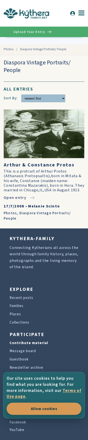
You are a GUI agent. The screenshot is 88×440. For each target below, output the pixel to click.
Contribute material (29, 343)
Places (15, 314)
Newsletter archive (26, 367)
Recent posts (21, 297)
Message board (23, 351)
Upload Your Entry (29, 32)
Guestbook (19, 359)
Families (16, 305)
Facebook (18, 422)
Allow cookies (44, 408)
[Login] (72, 13)
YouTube (17, 429)
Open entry (15, 198)
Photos (8, 49)
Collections (19, 322)
